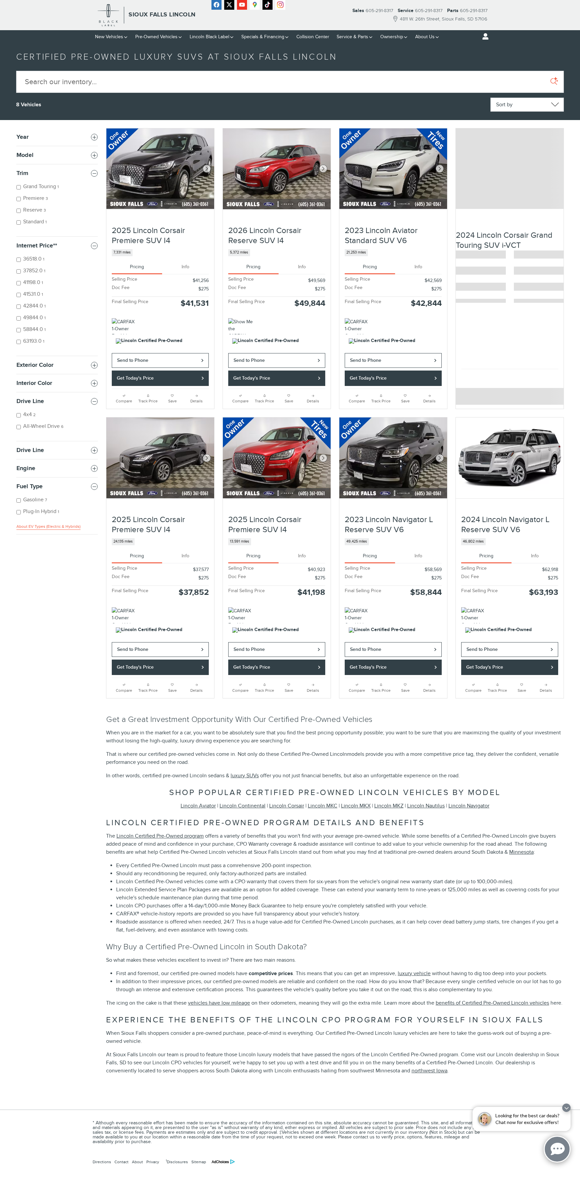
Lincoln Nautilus (426, 805)
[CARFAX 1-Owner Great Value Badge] (357, 326)
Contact (121, 1162)
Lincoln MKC (322, 805)
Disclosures (177, 1161)
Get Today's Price (135, 378)
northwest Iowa (429, 1070)
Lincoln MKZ (388, 805)
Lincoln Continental (242, 805)
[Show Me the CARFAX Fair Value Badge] (240, 326)
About (137, 1162)
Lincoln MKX (356, 805)
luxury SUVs (245, 775)
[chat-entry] (557, 1149)
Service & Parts (352, 37)
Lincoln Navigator (468, 805)
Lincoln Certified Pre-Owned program (160, 836)
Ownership (391, 37)
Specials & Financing (262, 37)
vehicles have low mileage (219, 1003)
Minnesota (521, 852)
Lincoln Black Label (209, 37)
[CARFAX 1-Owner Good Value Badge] (124, 615)
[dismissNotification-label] (566, 1108)
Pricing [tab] (137, 267)
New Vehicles (109, 37)
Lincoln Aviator (198, 805)
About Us (425, 37)
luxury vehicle (414, 973)
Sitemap (198, 1162)
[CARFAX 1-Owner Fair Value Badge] (124, 326)
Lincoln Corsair (286, 805)
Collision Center (312, 37)
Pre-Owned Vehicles (156, 37)
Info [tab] (185, 267)
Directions (102, 1162)
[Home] (109, 15)
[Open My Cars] (483, 36)
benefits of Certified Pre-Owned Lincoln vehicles (492, 1003)
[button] (160, 253)
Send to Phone (132, 360)
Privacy (152, 1162)
